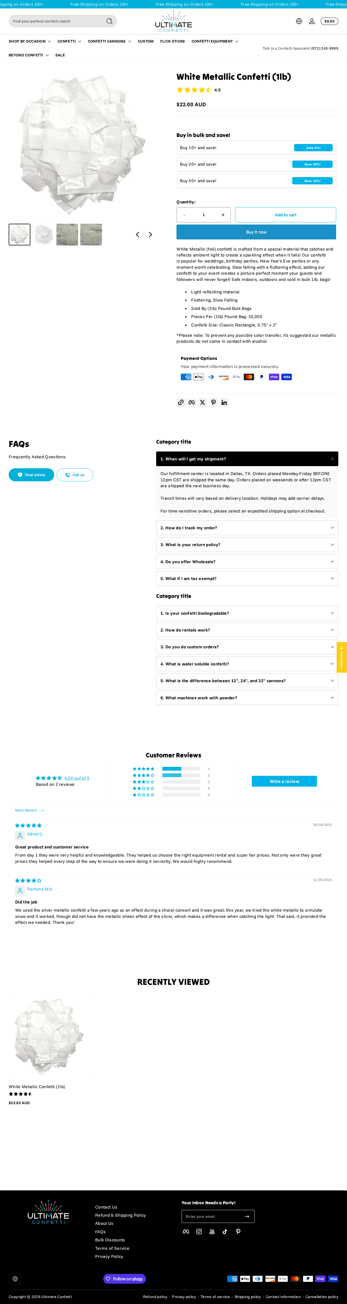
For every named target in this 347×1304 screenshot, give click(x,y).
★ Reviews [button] (342, 657)
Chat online (35, 474)
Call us (79, 474)
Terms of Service (112, 1248)
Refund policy (155, 1296)
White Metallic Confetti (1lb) (37, 1086)
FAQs (100, 1231)
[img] (28, 825)
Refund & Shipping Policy (120, 1215)
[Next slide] (150, 234)
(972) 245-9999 (324, 48)
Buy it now (256, 232)
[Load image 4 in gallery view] (91, 234)
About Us (104, 1223)
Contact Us (106, 1207)
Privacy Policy (109, 1256)
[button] (299, 21)
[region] (83, 158)
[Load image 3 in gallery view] (67, 234)
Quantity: (186, 201)
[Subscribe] (247, 1216)
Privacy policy (184, 1296)
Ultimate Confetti (56, 1296)
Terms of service (215, 1296)
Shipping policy (247, 1296)
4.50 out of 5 (77, 778)
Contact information (283, 1296)
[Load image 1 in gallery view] (19, 234)
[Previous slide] (137, 234)
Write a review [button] (284, 781)
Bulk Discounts (110, 1239)
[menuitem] (133, 1207)
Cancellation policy (322, 1296)
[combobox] (54, 21)
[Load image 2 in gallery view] (43, 234)
